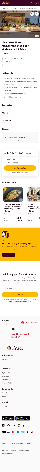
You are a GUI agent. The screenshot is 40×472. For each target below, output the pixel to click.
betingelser (23, 301)
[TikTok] (24, 425)
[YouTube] (13, 425)
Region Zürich (6, 8)
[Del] (37, 14)
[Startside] (6, 3)
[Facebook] (8, 425)
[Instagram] (18, 425)
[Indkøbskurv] (32, 3)
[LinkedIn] (3, 425)
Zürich (15, 8)
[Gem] (32, 14)
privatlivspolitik (13, 301)
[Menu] (37, 3)
